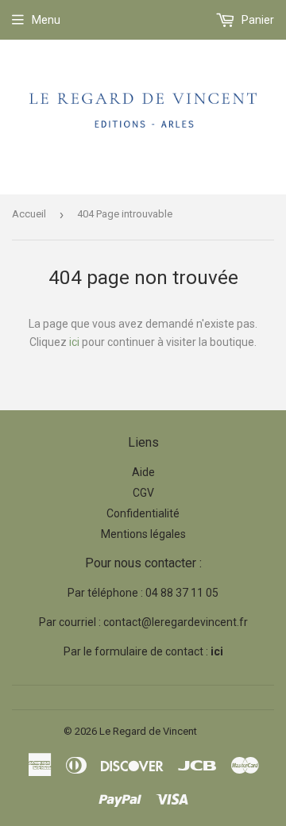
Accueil (29, 214)
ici (74, 342)
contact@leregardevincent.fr (175, 622)
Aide (143, 472)
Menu (46, 19)
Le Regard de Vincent (148, 731)
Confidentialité (143, 513)
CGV (143, 492)
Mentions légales (143, 534)
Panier (256, 19)
